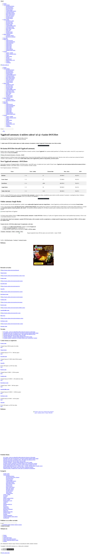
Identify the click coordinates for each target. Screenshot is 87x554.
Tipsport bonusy (9, 18)
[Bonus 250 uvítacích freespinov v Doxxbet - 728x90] (12, 155)
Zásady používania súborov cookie (10, 540)
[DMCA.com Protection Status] (7, 550)
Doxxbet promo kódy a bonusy (21, 138)
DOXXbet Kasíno (9, 240)
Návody (7, 57)
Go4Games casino (10, 27)
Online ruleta (9, 47)
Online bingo (9, 44)
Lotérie (7, 55)
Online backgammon (10, 41)
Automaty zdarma (10, 35)
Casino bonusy (6, 4)
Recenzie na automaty (10, 36)
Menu (2, 1)
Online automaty (6, 34)
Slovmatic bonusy (10, 489)
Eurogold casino (9, 23)
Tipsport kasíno (9, 33)
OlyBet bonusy (9, 485)
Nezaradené (5, 506)
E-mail (2, 523)
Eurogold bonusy (9, 8)
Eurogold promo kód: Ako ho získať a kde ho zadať (14, 335)
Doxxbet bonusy (9, 7)
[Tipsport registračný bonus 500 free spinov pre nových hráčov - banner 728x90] (43, 233)
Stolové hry (5, 39)
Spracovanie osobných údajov (9, 538)
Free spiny (5, 38)
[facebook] (9, 533)
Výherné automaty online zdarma (10, 516)
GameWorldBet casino (11, 25)
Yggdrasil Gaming (22, 240)
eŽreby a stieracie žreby (11, 54)
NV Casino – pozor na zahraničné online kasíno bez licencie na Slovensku (19, 331)
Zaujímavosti (9, 58)
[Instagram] (13, 533)
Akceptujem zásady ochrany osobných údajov (12, 524)
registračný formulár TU (12, 228)
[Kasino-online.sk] (5, 64)
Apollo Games (6, 473)
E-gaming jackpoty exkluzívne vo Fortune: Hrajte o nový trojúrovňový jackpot (20, 338)
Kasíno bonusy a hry (10, 60)
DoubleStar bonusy (10, 6)
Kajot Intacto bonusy (10, 13)
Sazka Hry (8, 30)
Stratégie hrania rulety (10, 50)
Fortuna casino (9, 24)
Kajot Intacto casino (10, 28)
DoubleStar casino (10, 20)
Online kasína (6, 19)
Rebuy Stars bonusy (10, 14)
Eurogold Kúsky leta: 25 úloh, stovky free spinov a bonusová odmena (18, 467)
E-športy (8, 61)
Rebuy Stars (8, 29)
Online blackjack (9, 43)
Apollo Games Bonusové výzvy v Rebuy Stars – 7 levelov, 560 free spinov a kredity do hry (23, 466)
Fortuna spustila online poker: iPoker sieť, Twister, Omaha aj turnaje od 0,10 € (20, 464)
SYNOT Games (6, 512)
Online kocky (9, 45)
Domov (5, 535)
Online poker (9, 46)
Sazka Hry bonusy (10, 16)
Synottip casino (9, 31)
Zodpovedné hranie (7, 537)
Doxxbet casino (9, 22)
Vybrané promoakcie (7, 515)
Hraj (1, 347)
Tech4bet (5, 514)
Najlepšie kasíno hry (7, 504)
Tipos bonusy (9, 492)
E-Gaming (5, 495)
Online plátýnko (9, 49)
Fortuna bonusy (9, 9)
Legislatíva (8, 62)
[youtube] (5, 533)
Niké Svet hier (9, 484)
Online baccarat (9, 40)
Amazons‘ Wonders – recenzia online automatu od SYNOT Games (17, 336)
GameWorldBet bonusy (11, 11)
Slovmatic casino (4, 326)
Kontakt (5, 541)
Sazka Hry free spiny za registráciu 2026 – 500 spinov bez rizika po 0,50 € (19, 334)
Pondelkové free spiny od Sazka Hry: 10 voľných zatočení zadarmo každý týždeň (20, 333)
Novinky (5, 51)
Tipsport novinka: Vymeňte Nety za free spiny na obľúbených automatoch (19, 468)
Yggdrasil (15, 240)
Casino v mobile (9, 52)
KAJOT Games (6, 499)
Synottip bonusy (9, 17)
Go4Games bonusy (10, 12)
